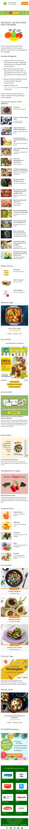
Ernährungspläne (18, 290)
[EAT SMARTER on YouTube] (22, 828)
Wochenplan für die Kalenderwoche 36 (11, 681)
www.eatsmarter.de (10, 87)
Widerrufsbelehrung (14, 823)
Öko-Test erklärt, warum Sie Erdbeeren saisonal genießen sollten (20, 191)
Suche (23, 13)
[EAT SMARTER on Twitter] (18, 828)
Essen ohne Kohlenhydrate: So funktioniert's (18, 160)
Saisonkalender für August (8, 495)
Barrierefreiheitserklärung (10, 824)
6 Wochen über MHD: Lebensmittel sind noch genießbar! (19, 243)
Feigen (15, 543)
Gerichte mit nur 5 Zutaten (14, 647)
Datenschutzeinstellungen (14, 821)
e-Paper (26, 380)
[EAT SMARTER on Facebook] (7, 828)
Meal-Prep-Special (18, 280)
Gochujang (16, 107)
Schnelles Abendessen (14, 591)
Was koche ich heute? (14, 619)
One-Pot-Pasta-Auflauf (14, 328)
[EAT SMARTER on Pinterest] (10, 828)
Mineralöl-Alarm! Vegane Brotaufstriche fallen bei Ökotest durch (20, 253)
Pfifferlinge (16, 522)
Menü (2, 13)
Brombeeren (16, 533)
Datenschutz (18, 819)
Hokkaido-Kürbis (18, 512)
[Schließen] (1, 3)
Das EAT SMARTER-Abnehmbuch (9, 459)
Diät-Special (16, 269)
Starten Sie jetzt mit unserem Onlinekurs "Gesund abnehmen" (12, 417)
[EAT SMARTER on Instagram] (14, 828)
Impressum (10, 819)
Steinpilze (16, 553)
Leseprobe (3, 380)
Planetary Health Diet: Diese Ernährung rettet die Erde (20, 139)
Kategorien (23, 824)
